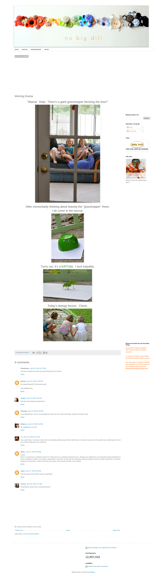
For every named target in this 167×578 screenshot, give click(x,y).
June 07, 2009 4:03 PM (33, 471)
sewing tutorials (36, 49)
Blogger (92, 572)
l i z (22, 437)
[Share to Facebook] (44, 352)
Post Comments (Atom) (31, 534)
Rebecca (24, 424)
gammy (23, 381)
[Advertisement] (68, 75)
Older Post (116, 530)
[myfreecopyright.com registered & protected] (100, 547)
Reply (22, 374)
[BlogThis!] (39, 352)
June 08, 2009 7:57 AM (34, 484)
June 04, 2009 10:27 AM (38, 368)
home (17, 49)
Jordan (23, 398)
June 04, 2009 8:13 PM (35, 424)
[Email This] (37, 352)
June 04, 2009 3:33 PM (35, 411)
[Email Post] (33, 352)
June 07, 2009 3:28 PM (33, 452)
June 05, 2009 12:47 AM (31, 437)
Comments (132, 131)
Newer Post (19, 530)
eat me (46, 49)
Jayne (23, 471)
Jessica (23, 484)
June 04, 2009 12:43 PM (35, 381)
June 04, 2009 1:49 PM (34, 398)
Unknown (24, 411)
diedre (23, 452)
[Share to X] (42, 352)
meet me (25, 49)
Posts (130, 127)
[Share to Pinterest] (46, 352)
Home (68, 530)
